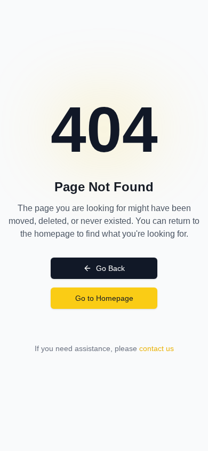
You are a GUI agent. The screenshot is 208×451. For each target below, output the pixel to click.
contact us (156, 348)
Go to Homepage (104, 298)
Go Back (110, 268)
